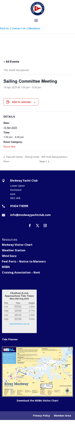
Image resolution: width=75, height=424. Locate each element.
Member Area (62, 415)
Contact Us (19, 28)
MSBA (6, 267)
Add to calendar (21, 102)
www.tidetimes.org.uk (19, 324)
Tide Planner (10, 339)
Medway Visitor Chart (17, 245)
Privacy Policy (41, 415)
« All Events (11, 61)
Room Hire (9, 146)
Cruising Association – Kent (21, 272)
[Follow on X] (37, 225)
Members (34, 28)
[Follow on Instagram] (45, 225)
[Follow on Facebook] (30, 225)
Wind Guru (9, 256)
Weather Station (13, 250)
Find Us (4, 28)
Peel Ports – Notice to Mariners (24, 261)
